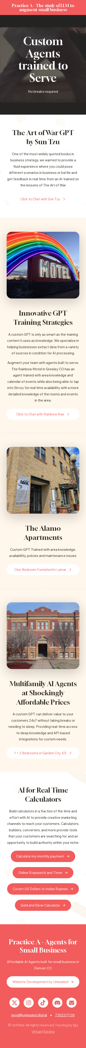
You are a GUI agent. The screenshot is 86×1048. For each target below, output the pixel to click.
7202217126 (65, 1015)
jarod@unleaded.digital (29, 1015)
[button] (43, 199)
